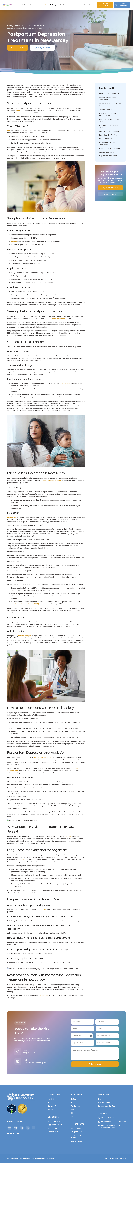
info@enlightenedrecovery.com (35, 1063)
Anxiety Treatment (106, 152)
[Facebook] (33, 1127)
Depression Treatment (108, 156)
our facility (22, 859)
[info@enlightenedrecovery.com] (17, 1061)
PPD (8, 130)
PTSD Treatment (105, 139)
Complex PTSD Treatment (109, 131)
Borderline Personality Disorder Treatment (107, 114)
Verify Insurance (95, 1064)
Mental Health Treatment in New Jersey (29, 26)
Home (9, 26)
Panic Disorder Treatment (109, 135)
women (43, 909)
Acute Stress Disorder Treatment (107, 98)
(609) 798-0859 (29, 1053)
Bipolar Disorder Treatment (109, 148)
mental (18, 110)
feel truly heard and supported (56, 318)
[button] (21, 4)
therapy (68, 836)
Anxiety (14, 241)
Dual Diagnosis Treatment (109, 94)
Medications (12, 517)
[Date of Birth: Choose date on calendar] (91, 1036)
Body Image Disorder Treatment (107, 143)
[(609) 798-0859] (17, 1051)
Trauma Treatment (106, 109)
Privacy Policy (120, 1158)
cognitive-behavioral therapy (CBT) (25, 604)
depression (65, 383)
